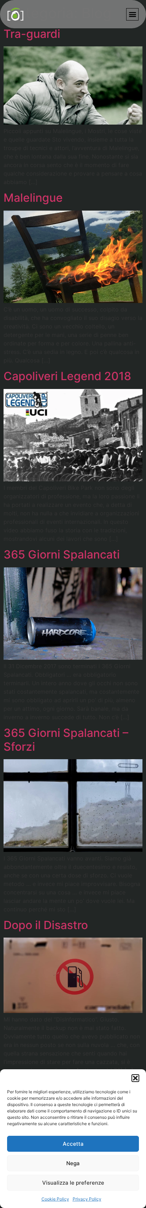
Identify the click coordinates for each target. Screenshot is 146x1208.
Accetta (73, 1143)
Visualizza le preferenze (73, 1182)
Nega (73, 1163)
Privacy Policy (87, 1199)
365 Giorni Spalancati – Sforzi (66, 739)
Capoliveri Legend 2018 (67, 376)
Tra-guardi (32, 34)
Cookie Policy (55, 1199)
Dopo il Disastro (46, 925)
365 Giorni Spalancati (62, 554)
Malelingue (33, 198)
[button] (135, 1078)
